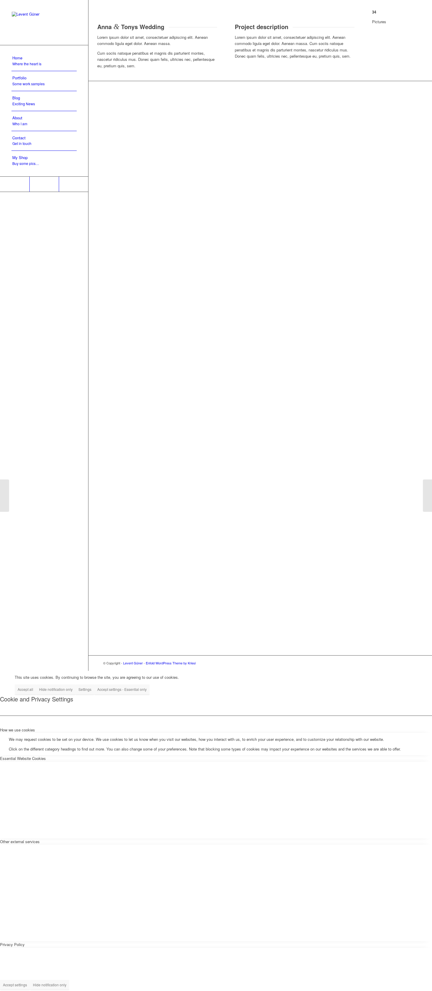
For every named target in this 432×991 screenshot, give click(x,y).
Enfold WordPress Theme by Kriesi (171, 663)
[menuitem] (44, 61)
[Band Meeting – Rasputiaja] (4, 495)
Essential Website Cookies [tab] (23, 758)
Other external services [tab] (20, 841)
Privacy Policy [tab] (12, 944)
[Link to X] (14, 184)
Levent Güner (133, 663)
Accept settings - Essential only (122, 689)
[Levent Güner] (44, 22)
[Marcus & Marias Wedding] (427, 495)
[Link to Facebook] (73, 184)
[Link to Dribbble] (44, 184)
